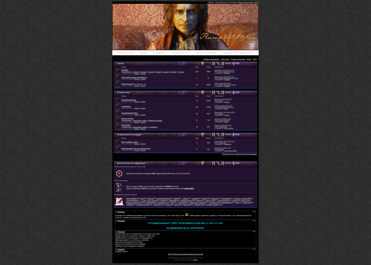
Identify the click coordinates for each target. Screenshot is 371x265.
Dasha (150, 199)
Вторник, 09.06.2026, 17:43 (223, 125)
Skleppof (149, 203)
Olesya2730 (162, 203)
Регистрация (244, 2)
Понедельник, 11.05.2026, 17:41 (224, 70)
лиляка (195, 199)
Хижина (221, 114)
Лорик (204, 199)
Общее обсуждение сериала (227, 84)
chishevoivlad (212, 205)
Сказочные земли (139, 121)
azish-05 (246, 203)
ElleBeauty (227, 144)
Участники (225, 59)
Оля (142, 199)
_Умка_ (185, 199)
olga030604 (189, 189)
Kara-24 (244, 201)
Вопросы (221, 149)
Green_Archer (228, 128)
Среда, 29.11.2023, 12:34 (222, 83)
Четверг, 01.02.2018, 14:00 (223, 119)
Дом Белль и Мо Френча (226, 107)
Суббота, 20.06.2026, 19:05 (223, 106)
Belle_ (226, 108)
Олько (234, 201)
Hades (226, 121)
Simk (176, 199)
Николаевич (227, 203)
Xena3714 (198, 205)
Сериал (120, 63)
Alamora (214, 199)
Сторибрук (126, 107)
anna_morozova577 (230, 151)
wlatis (162, 201)
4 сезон (158, 72)
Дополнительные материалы (134, 77)
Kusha (168, 205)
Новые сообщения (211, 59)
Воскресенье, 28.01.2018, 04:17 (224, 76)
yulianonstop (223, 201)
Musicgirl (186, 205)
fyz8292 (129, 205)
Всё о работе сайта (129, 142)
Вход (252, 2)
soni (237, 203)
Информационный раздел (129, 135)
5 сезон (166, 72)
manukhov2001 (143, 205)
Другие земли (127, 119)
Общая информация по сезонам (228, 78)
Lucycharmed (131, 201)
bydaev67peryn (186, 201)
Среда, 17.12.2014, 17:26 (222, 148)
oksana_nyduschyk (241, 199)
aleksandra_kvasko (197, 203)
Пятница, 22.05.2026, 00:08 (223, 99)
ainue (177, 205)
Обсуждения (126, 84)
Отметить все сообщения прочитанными (239, 154)
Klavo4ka (182, 203)
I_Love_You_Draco (148, 201)
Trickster (143, 73)
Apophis (227, 86)
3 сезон (151, 72)
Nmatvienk (226, 199)
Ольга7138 (209, 201)
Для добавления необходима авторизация (185, 254)
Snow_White (131, 199)
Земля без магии (155, 121)
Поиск (248, 59)
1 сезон (135, 72)
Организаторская (128, 100)
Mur (172, 203)
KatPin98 (172, 201)
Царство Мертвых (224, 120)
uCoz (195, 260)
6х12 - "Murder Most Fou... (227, 71)
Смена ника (222, 143)
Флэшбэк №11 (223, 127)
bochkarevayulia (163, 199)
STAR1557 (157, 205)
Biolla (199, 201)
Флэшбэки (125, 125)
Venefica (136, 73)
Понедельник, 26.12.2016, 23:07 (224, 141)
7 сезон (181, 72)
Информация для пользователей (135, 149)
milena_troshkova (133, 203)
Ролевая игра (123, 92)
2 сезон (143, 72)
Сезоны (124, 70)
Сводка (221, 100)
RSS (257, 2)
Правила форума (238, 59)
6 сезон (173, 72)
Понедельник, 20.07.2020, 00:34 (224, 112)
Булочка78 (213, 203)
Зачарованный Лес (129, 113)
